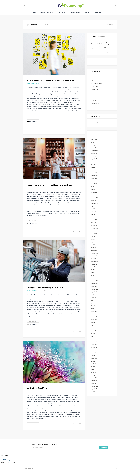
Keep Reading (32, 118)
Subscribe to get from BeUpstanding (45, 444)
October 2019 (94, 319)
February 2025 (94, 172)
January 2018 (94, 377)
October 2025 (94, 156)
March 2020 (93, 305)
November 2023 (94, 197)
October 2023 (94, 200)
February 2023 (94, 219)
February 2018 (94, 375)
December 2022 (94, 225)
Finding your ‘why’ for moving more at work (45, 287)
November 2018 (94, 350)
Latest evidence (31, 187)
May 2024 (93, 186)
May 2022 (93, 242)
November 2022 (94, 228)
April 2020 (93, 303)
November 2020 (94, 283)
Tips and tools (31, 390)
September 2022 (94, 231)
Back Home (110, 24)
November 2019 (94, 316)
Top (116, 468)
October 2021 (94, 258)
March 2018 (93, 372)
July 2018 (93, 361)
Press (93, 80)
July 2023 (93, 208)
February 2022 (94, 250)
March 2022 (93, 247)
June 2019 (93, 330)
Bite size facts (95, 103)
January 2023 (94, 222)
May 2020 (93, 300)
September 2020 (94, 289)
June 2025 (93, 161)
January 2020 (94, 311)
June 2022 (93, 239)
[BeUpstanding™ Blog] (70, 5)
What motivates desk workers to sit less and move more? (51, 80)
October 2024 (94, 178)
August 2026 (94, 139)
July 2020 (93, 294)
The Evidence (61, 12)
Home (34, 12)
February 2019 (94, 341)
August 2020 (94, 292)
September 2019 (94, 322)
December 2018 (94, 347)
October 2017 (94, 383)
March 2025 (93, 170)
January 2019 (94, 344)
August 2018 (94, 358)
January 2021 (94, 278)
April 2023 (93, 214)
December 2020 (94, 280)
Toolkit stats (95, 89)
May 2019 (93, 333)
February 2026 (94, 145)
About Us (87, 12)
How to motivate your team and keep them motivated (49, 185)
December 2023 (94, 195)
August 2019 (94, 325)
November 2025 (94, 153)
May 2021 (93, 269)
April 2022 (93, 244)
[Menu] (24, 5)
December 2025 (94, 150)
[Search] (115, 5)
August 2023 (94, 206)
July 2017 (93, 391)
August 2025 (94, 159)
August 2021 (94, 264)
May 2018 (93, 366)
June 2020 (93, 297)
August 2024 (94, 183)
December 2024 (94, 175)
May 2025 (93, 164)
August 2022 (94, 233)
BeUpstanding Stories (33, 83)
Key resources (95, 97)
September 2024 (94, 181)
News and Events (75, 12)
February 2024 (94, 192)
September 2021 (94, 261)
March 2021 (93, 275)
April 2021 (93, 272)
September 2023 (94, 203)
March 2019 (93, 339)
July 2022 (93, 236)
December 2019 (94, 314)
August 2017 (94, 389)
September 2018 (94, 355)
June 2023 (93, 211)
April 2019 (93, 336)
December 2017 (94, 380)
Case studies (95, 86)
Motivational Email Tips (37, 388)
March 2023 (93, 217)
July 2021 (93, 267)
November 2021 (94, 256)
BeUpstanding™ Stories (46, 12)
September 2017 (94, 386)
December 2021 (94, 253)
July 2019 (93, 328)
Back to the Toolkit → (100, 12)
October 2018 (94, 352)
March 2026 (93, 142)
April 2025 (93, 167)
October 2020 (94, 286)
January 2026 (94, 147)
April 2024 (93, 189)
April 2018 (93, 369)
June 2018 (93, 364)
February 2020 (94, 308)
